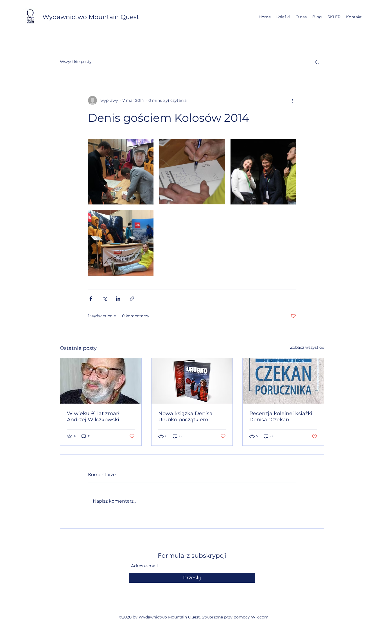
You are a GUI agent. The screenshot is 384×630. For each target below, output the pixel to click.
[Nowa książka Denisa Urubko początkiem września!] (192, 381)
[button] (317, 62)
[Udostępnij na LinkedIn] (118, 298)
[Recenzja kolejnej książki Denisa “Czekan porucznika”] (283, 381)
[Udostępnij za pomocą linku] (132, 298)
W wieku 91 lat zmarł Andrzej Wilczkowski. (93, 416)
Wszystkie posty (76, 61)
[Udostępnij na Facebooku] (90, 298)
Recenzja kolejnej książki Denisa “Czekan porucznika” (280, 416)
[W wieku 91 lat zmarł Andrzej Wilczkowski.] (100, 381)
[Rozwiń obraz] (120, 171)
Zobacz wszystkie (307, 347)
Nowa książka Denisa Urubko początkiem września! (185, 416)
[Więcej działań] (292, 100)
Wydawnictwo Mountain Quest (90, 17)
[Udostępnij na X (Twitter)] (104, 298)
